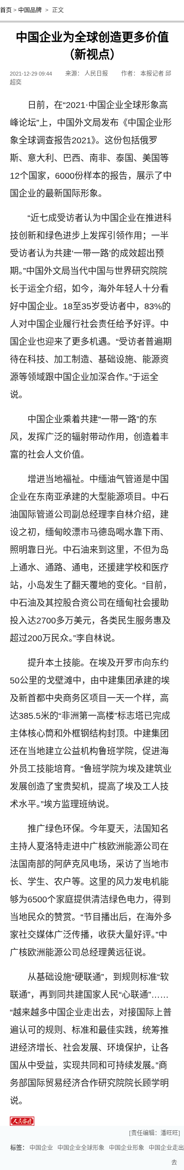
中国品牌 (30, 10)
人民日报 (96, 73)
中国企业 (41, 1147)
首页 (6, 10)
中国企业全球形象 (81, 1147)
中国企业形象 (126, 1147)
